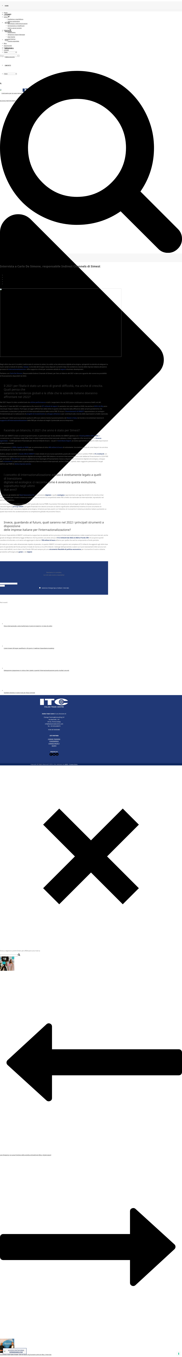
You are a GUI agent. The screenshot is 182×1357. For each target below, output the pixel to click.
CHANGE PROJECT (54, 743)
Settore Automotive (14, 21)
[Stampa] (1, 287)
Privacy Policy (73, 764)
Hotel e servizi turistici (15, 28)
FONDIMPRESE (54, 741)
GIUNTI (54, 746)
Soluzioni (7, 30)
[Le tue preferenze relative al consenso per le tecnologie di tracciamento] (178, 1353)
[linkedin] (54, 755)
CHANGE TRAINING (54, 739)
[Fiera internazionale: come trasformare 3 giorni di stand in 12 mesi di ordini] (16, 624)
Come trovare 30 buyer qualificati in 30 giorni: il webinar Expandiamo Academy (29, 648)
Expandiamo (11, 32)
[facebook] (51, 755)
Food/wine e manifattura (16, 31)
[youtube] (57, 755)
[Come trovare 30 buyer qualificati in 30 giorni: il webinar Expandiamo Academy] (16, 646)
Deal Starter (11, 37)
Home (6, 6)
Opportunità (8, 46)
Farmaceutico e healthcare (16, 26)
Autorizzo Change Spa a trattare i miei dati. (55, 588)
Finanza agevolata (13, 41)
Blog (5, 43)
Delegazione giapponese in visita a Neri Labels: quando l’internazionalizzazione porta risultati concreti (36, 670)
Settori (7, 23)
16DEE (66, 764)
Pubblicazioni (8, 48)
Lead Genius (11, 39)
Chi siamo (7, 15)
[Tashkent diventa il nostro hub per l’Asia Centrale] (16, 690)
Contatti (6, 50)
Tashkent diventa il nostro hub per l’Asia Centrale (19, 693)
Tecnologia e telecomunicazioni (17, 23)
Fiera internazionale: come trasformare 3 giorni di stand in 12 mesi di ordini (28, 626)
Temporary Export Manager (17, 48)
